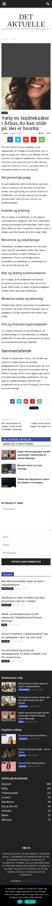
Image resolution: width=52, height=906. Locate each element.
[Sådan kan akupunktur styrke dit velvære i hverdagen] (8, 483)
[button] (48, 4)
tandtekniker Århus (19, 166)
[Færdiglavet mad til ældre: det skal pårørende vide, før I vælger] (8, 701)
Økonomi (6, 819)
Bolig (4, 458)
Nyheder (22, 755)
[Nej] (48, 895)
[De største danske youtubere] (8, 739)
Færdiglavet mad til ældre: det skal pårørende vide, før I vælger (23, 599)
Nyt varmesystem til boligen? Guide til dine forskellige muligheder (11, 426)
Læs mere (30, 902)
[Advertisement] (26, 59)
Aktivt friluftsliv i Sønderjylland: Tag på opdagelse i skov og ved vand (24, 635)
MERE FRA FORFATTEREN (18, 443)
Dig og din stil (9, 806)
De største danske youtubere (32, 735)
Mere (6, 133)
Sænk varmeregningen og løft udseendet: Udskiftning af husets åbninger (33, 455)
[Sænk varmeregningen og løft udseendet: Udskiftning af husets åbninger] (8, 455)
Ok (20, 902)
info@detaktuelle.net (31, 881)
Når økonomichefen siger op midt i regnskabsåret (33, 685)
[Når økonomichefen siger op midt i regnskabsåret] (8, 687)
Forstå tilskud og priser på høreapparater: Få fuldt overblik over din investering (24, 654)
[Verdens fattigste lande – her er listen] (8, 753)
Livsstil (4, 113)
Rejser (4, 815)
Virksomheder (7, 589)
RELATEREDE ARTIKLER (17, 439)
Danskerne (6, 605)
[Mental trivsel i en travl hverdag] (8, 469)
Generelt (5, 641)
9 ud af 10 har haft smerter (31, 763)
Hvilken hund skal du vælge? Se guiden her (40, 425)
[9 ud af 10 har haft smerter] (8, 767)
